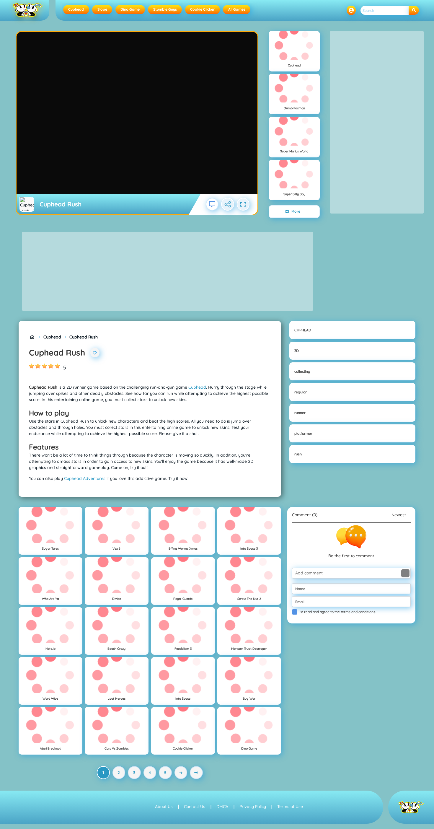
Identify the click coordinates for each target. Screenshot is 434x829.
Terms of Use (290, 806)
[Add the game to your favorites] (95, 352)
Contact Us (194, 806)
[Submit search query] (414, 10)
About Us (164, 806)
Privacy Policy (252, 806)
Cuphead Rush (83, 337)
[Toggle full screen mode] (243, 204)
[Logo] (28, 10)
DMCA (222, 806)
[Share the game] (227, 204)
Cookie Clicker (202, 9)
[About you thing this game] (212, 204)
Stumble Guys (165, 9)
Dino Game (130, 9)
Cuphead (76, 9)
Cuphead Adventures (84, 478)
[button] (351, 10)
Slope (102, 9)
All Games (236, 9)
